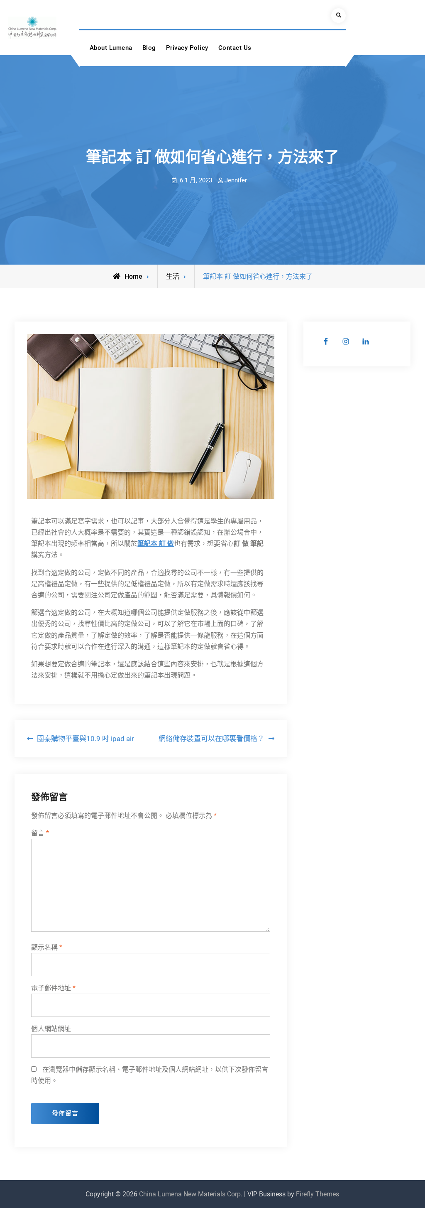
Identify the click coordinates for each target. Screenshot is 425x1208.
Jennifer (236, 180)
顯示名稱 (46, 947)
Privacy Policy (187, 48)
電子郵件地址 (53, 988)
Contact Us (235, 48)
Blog (149, 48)
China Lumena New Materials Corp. (190, 1194)
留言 (40, 833)
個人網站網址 (51, 1029)
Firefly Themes (317, 1194)
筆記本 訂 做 (155, 544)
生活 (172, 276)
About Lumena (111, 48)
